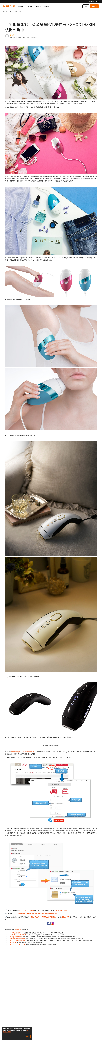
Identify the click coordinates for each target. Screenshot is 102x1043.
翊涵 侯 (12, 35)
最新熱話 (10, 11)
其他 (15, 11)
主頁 (4, 11)
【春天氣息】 (13, 942)
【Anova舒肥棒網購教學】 (17, 938)
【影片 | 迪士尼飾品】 (16, 937)
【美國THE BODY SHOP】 (17, 944)
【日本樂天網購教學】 (16, 933)
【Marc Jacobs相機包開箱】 (18, 940)
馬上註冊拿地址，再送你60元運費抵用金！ (44, 917)
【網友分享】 (18, 929)
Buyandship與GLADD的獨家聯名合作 (23, 752)
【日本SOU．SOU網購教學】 (18, 935)
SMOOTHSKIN (26, 910)
